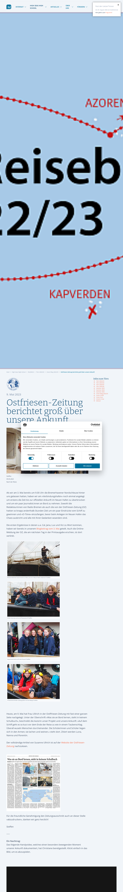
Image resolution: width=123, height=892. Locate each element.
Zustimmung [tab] (35, 431)
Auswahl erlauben (61, 466)
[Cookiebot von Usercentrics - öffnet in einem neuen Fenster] (92, 425)
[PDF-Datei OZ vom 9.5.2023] (47, 782)
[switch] (51, 458)
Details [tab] (61, 431)
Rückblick (31, 372)
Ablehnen (36, 466)
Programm (108, 12)
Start (8, 372)
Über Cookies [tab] (88, 431)
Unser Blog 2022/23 (52, 372)
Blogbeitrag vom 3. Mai (47, 528)
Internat (20, 7)
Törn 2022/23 (40, 372)
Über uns (68, 6)
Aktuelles (55, 7)
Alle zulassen (87, 466)
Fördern (81, 7)
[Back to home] (8, 7)
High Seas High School (36, 6)
